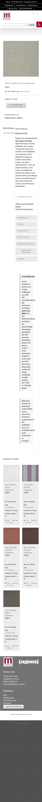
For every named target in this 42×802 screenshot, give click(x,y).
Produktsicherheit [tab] (7, 133)
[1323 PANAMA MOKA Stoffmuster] (11, 598)
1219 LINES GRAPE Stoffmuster (28, 487)
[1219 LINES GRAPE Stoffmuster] (30, 473)
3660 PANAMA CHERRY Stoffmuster (10, 550)
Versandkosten (25, 91)
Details (16, 520)
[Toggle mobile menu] (38, 14)
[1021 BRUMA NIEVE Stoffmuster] (11, 473)
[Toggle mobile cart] (33, 14)
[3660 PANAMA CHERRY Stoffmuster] (11, 536)
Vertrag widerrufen (21, 723)
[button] (39, 24)
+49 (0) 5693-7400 (16, 2)
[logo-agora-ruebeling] (21, 658)
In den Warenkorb (16, 105)
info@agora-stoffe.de (30, 2)
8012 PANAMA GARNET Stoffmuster (29, 550)
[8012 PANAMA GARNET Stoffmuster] (30, 536)
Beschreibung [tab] (7, 128)
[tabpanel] (26, 208)
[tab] (26, 197)
